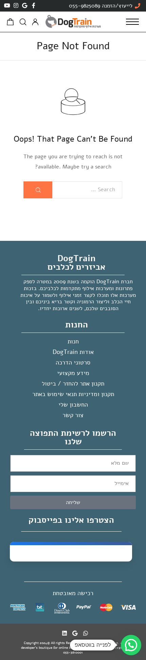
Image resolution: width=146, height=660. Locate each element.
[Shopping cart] (10, 23)
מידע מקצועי (73, 373)
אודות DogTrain (73, 352)
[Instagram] (16, 5)
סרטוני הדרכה (73, 362)
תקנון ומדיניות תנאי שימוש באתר (73, 394)
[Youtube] (7, 5)
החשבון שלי (73, 404)
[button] (131, 645)
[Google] (25, 5)
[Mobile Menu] (132, 22)
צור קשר (73, 415)
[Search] (22, 21)
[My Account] (35, 21)
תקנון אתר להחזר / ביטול (73, 383)
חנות (73, 341)
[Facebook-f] (33, 5)
